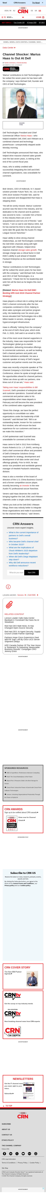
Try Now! (36, 3)
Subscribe (8, 1093)
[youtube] (23, 1153)
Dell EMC (32, 595)
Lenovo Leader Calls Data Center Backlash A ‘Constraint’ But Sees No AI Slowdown (22, 620)
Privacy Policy (22, 1163)
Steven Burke (21, 63)
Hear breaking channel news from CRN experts (22, 1021)
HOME (5, 42)
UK (36, 11)
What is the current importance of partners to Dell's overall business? (23, 535)
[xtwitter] (16, 1153)
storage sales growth (27, 250)
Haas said (28, 382)
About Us (6, 1129)
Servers (20, 595)
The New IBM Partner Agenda (13, 973)
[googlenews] (29, 1153)
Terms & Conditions (9, 1163)
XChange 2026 (31, 22)
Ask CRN (31, 573)
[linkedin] (10, 1153)
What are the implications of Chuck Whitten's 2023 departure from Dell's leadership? (23, 550)
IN (10, 11)
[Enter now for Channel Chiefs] (12, 830)
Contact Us (7, 1135)
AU (14, 11)
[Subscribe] (28, 1099)
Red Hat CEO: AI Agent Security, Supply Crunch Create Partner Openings (22, 633)
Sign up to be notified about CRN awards (20, 812)
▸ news (11, 42)
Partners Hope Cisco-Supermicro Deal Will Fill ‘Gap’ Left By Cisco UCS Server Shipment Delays (22, 639)
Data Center (8, 48)
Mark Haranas (10, 63)
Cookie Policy (34, 1163)
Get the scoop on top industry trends (18, 1003)
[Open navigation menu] (4, 17)
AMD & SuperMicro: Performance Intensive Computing (23, 773)
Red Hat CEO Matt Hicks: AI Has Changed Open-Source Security (19, 627)
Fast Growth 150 (19, 22)
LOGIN (38, 17)
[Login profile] (43, 17)
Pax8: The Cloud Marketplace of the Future (19, 777)
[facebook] (4, 1153)
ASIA (6, 11)
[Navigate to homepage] (23, 13)
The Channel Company (11, 1145)
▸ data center (20, 42)
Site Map (5, 1168)
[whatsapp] (35, 1153)
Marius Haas (26, 136)
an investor (24, 485)
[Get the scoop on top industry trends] (12, 1013)
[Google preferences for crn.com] (11, 69)
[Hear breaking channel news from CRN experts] (12, 1032)
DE (32, 11)
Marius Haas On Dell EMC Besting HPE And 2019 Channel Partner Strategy (21, 293)
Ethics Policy (8, 1140)
